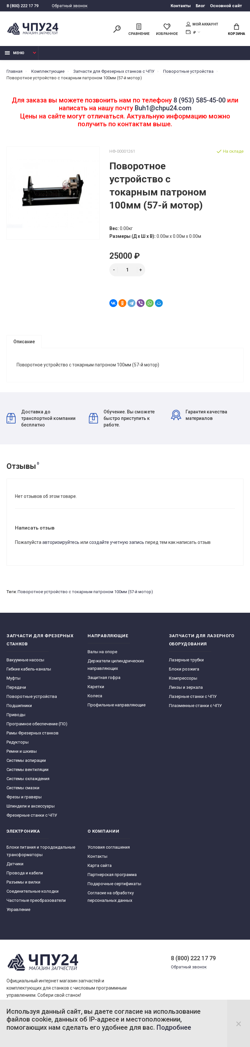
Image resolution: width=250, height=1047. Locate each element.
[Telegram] (131, 303)
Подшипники (19, 705)
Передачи (16, 687)
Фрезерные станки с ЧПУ (32, 815)
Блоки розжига (184, 669)
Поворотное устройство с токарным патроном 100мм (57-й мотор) (85, 591)
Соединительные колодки (33, 891)
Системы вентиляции (28, 769)
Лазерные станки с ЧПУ (192, 696)
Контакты (181, 5)
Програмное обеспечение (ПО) (37, 723)
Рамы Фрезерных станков (33, 733)
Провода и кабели (25, 872)
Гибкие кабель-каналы (29, 669)
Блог (200, 5)
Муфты (14, 678)
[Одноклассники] (122, 303)
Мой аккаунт (205, 24)
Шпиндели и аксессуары (31, 806)
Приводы (16, 714)
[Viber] (141, 303)
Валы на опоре (102, 651)
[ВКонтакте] (113, 303)
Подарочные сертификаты (114, 883)
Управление (18, 909)
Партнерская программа (112, 874)
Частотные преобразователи (36, 900)
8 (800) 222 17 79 (22, 5)
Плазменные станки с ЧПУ (195, 705)
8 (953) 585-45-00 (200, 100)
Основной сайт (226, 5)
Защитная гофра (104, 677)
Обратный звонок (70, 5)
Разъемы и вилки (23, 882)
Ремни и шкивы (22, 751)
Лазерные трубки (186, 659)
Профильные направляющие (117, 704)
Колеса (95, 695)
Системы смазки (23, 787)
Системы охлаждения (28, 778)
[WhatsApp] (150, 303)
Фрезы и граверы (24, 796)
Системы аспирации (26, 760)
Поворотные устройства (32, 696)
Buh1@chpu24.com (163, 108)
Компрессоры (183, 678)
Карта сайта (100, 865)
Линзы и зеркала (186, 687)
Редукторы (18, 742)
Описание (24, 341)
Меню (18, 53)
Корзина (236, 34)
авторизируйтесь (60, 542)
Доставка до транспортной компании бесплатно (48, 418)
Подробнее (174, 1027)
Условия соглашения (109, 847)
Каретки (96, 686)
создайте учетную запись (116, 542)
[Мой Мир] (159, 303)
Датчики (15, 863)
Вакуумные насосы (25, 659)
